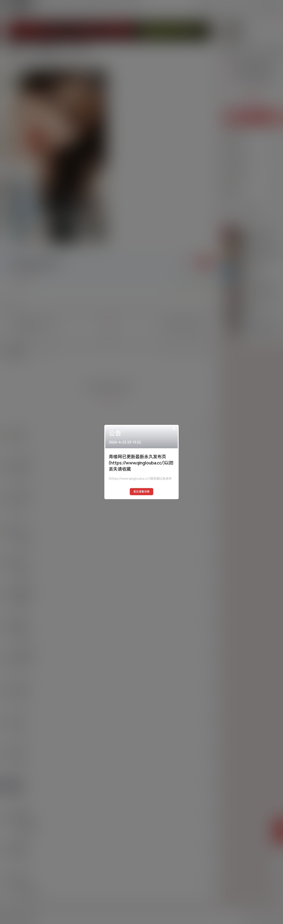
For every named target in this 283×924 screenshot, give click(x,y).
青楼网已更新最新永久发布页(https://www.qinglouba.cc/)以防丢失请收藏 (141, 463)
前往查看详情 (141, 491)
